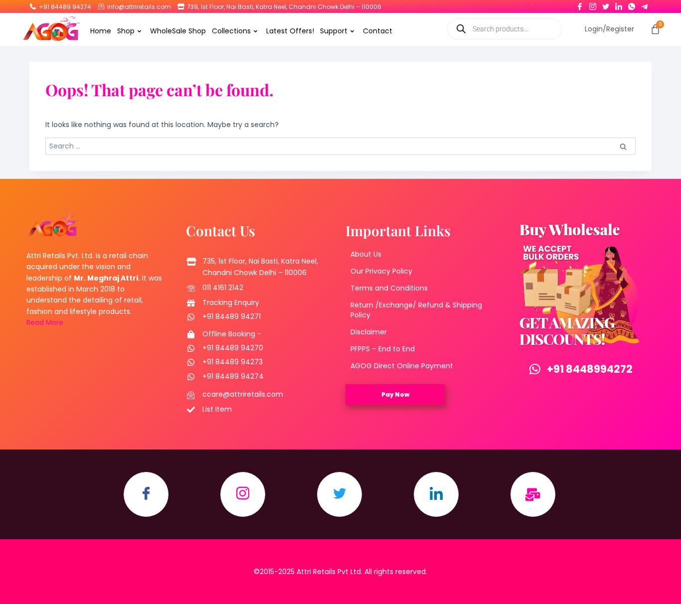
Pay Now (395, 394)
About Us (365, 254)
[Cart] (655, 29)
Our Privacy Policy (381, 271)
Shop (126, 31)
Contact (377, 31)
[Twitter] (606, 4)
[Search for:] (340, 146)
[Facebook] (580, 4)
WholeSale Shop (178, 31)
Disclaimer (368, 332)
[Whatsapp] (632, 4)
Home (100, 31)
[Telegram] (645, 4)
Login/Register (609, 29)
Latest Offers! (290, 31)
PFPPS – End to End (382, 349)
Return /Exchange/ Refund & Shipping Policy (416, 310)
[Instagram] (593, 4)
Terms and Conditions (389, 288)
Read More (44, 322)
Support (333, 31)
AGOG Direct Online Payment (401, 366)
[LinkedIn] (619, 4)
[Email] (533, 494)
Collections (231, 31)
